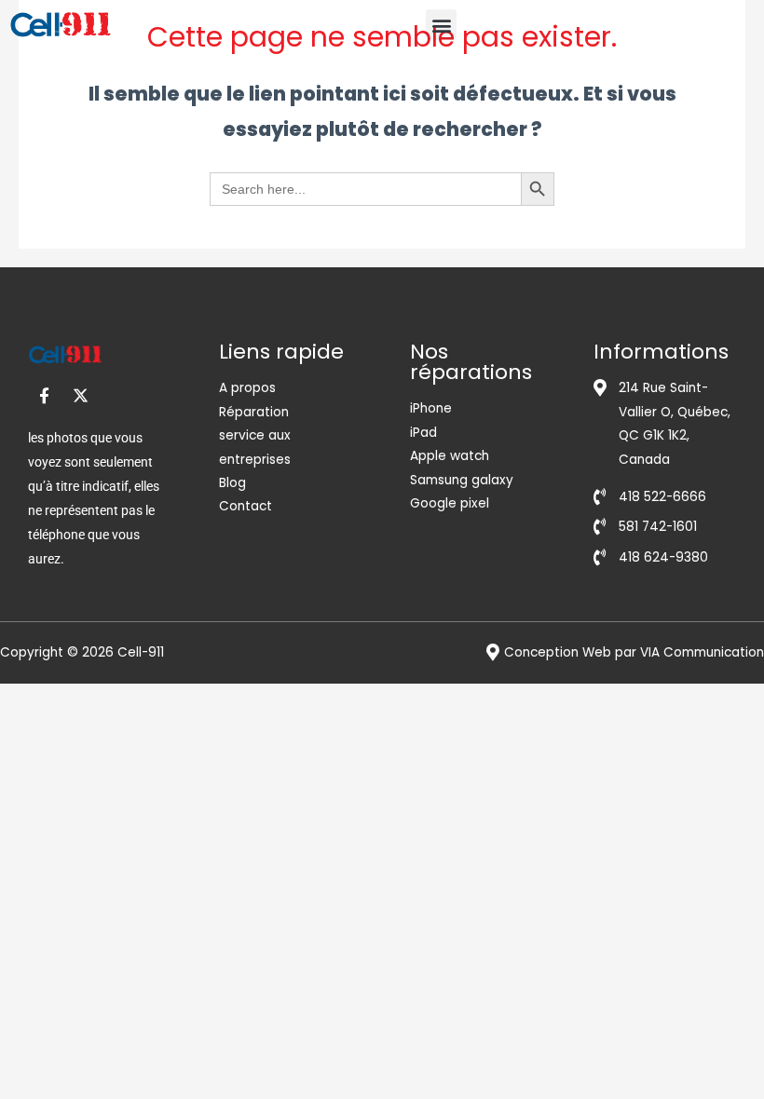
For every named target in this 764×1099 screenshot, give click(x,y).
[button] (441, 24)
